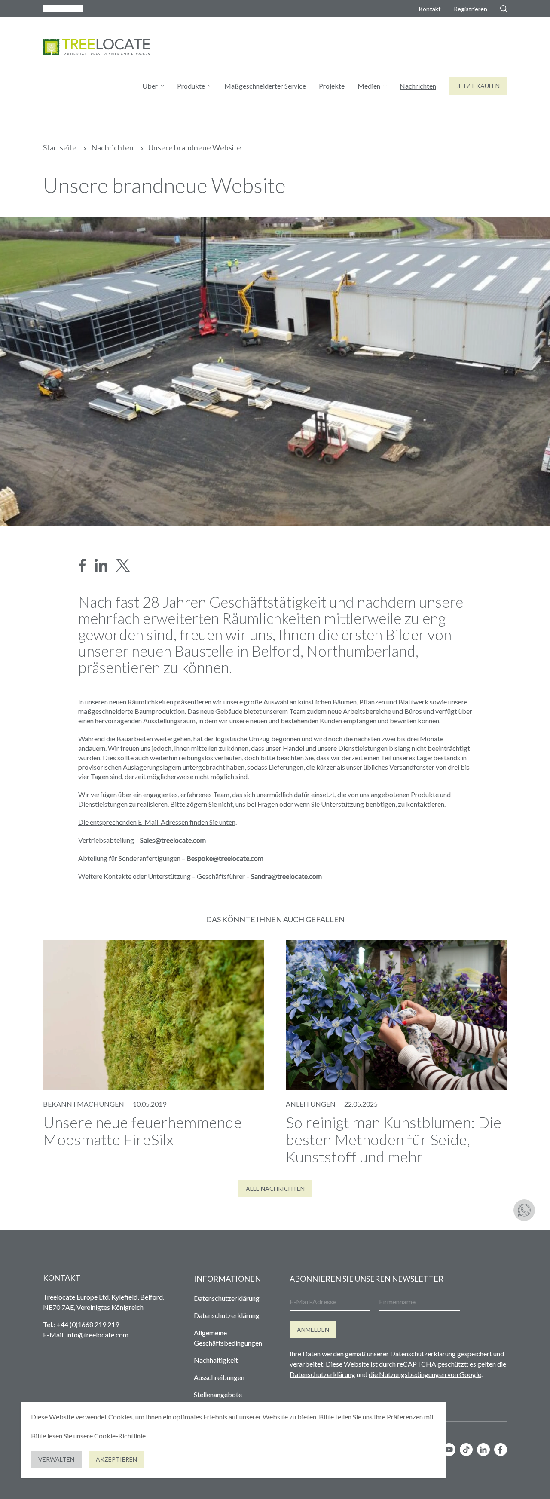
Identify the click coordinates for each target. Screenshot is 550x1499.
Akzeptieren (116, 1459)
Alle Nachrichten (275, 1188)
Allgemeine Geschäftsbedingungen (228, 1337)
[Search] (503, 8)
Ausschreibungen (219, 1377)
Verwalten (56, 1459)
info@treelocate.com (97, 1335)
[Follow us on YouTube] (449, 1449)
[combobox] (63, 8)
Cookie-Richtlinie (120, 1436)
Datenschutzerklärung (227, 1298)
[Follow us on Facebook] (500, 1449)
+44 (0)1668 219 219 (87, 1324)
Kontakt (430, 8)
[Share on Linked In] (101, 565)
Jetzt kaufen (478, 85)
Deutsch (58, 8)
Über (150, 86)
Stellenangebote (218, 1394)
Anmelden (313, 1329)
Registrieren (470, 8)
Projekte (332, 86)
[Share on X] (123, 565)
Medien (369, 86)
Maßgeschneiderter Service (265, 86)
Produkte (191, 86)
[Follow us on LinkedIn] (483, 1449)
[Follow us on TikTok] (466, 1449)
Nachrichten (418, 86)
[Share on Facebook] (82, 565)
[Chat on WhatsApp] (524, 1210)
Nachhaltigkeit (216, 1360)
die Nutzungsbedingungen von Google (425, 1374)
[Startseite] (96, 47)
